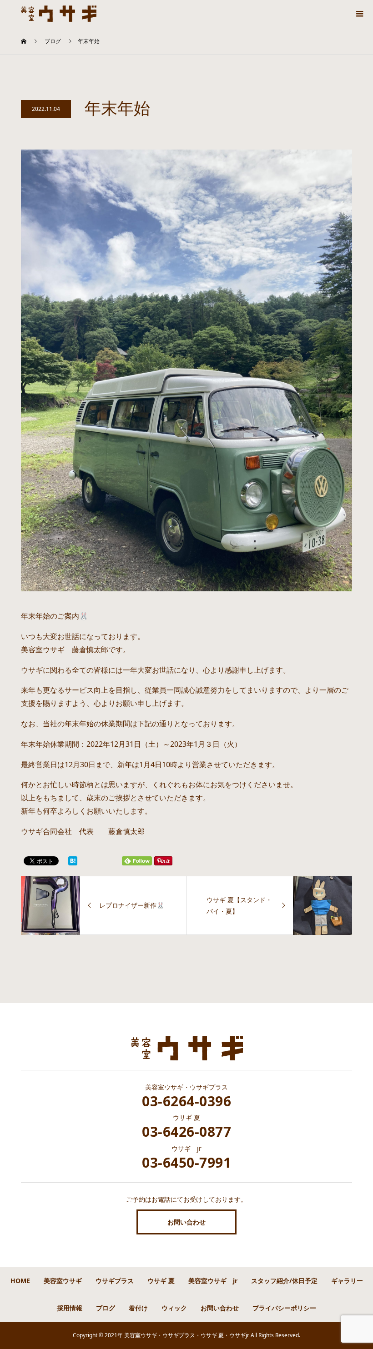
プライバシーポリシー (284, 1308)
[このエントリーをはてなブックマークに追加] (72, 860)
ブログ (105, 1308)
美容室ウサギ (63, 1280)
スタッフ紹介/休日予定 (284, 1280)
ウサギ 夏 (161, 1280)
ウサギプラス (115, 1280)
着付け (138, 1308)
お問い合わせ (186, 1222)
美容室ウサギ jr (212, 1280)
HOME (20, 1280)
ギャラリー (347, 1280)
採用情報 (69, 1308)
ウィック (174, 1308)
